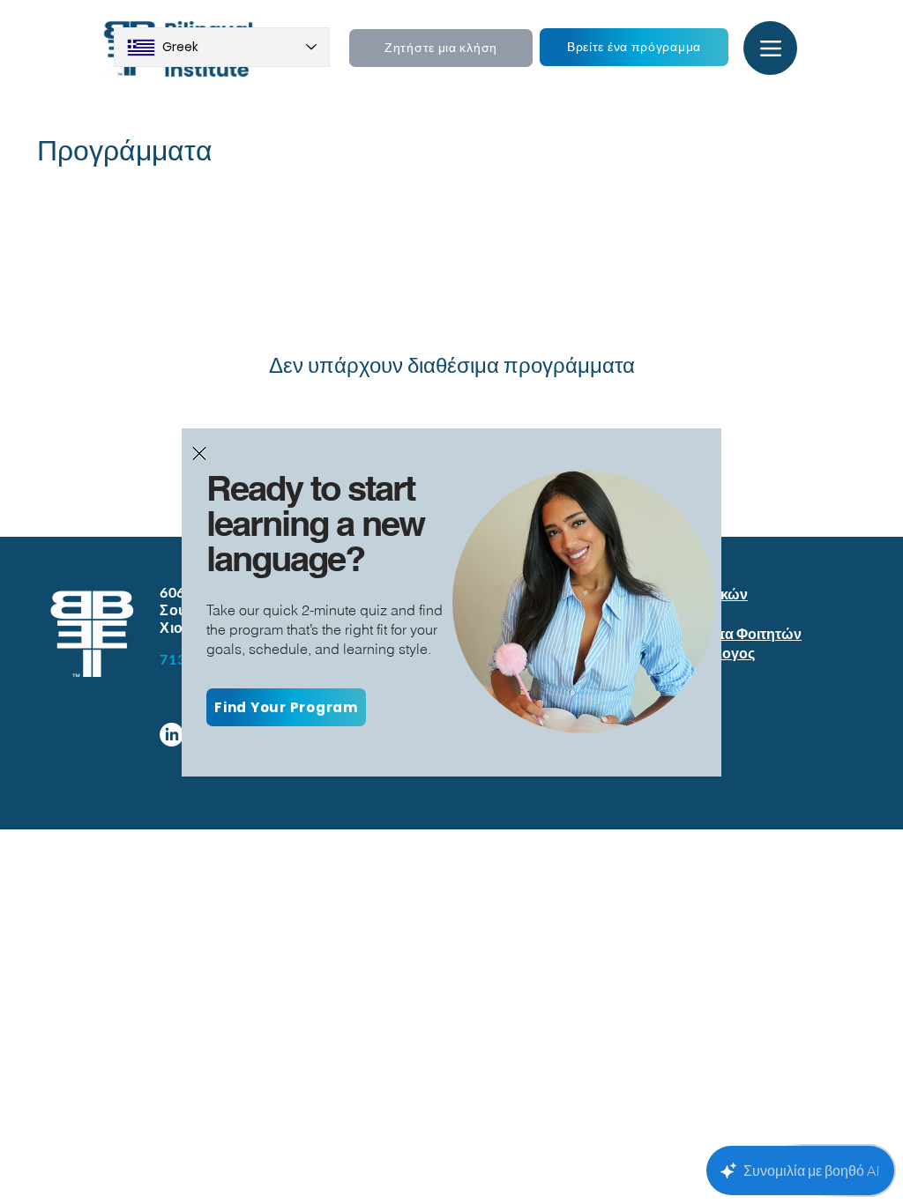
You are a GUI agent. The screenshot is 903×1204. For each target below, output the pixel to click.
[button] (199, 453)
